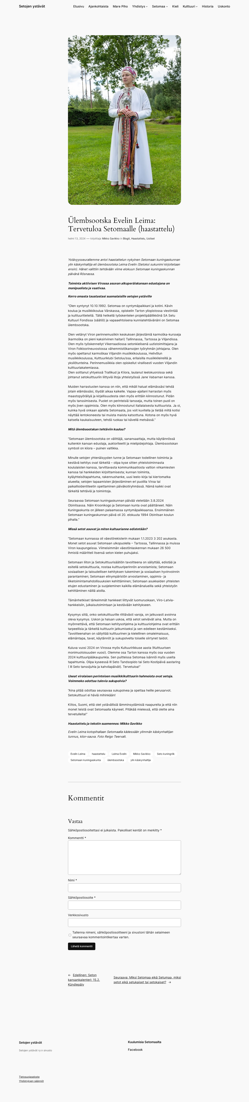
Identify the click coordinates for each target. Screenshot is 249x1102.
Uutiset (150, 238)
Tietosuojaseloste (29, 1076)
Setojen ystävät (32, 6)
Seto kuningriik (166, 753)
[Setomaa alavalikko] (167, 6)
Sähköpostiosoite (82, 897)
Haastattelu (138, 238)
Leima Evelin (119, 753)
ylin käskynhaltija (141, 760)
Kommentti (77, 838)
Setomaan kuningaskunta (86, 760)
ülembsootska (115, 760)
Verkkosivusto (78, 915)
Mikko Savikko (110, 238)
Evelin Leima (78, 753)
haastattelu (98, 753)
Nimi (72, 880)
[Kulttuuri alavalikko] (197, 6)
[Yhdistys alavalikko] (147, 6)
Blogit (126, 238)
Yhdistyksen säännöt (31, 1080)
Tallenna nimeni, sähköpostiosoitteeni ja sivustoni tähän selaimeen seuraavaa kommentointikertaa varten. (121, 935)
